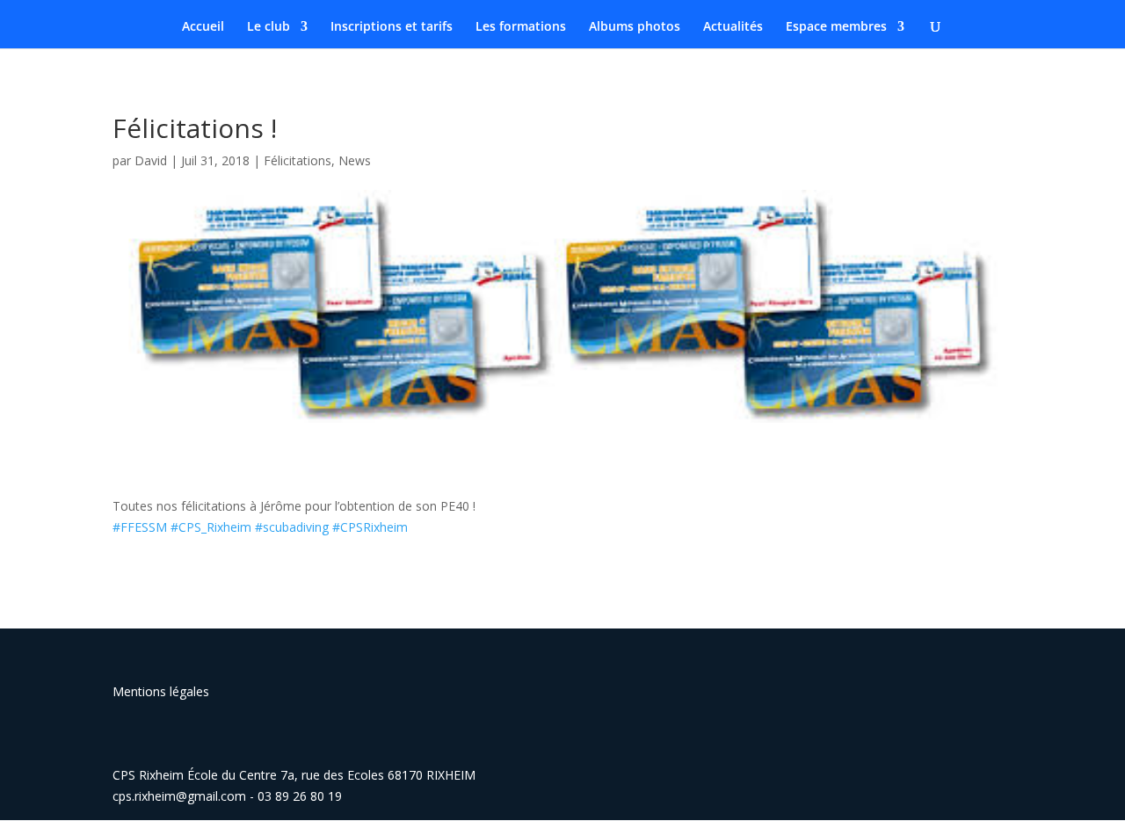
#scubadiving (293, 527)
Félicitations (297, 160)
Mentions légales (160, 691)
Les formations (520, 27)
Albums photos (634, 27)
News (354, 160)
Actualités (733, 27)
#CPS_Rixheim (211, 527)
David (150, 160)
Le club (268, 27)
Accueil (203, 27)
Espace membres (836, 27)
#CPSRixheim (370, 527)
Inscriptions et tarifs (391, 27)
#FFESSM (139, 527)
